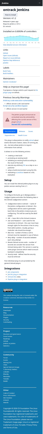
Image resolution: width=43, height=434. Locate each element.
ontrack (31, 140)
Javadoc (5, 63)
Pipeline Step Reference (11, 60)
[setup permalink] (12, 180)
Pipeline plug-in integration (17, 279)
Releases (22, 131)
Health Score (22, 135)
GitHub (5, 53)
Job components (13, 272)
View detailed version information (15, 45)
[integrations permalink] (21, 268)
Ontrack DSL (12, 277)
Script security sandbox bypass (15, 106)
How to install (10, 15)
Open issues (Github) (10, 55)
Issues (30, 131)
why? (18, 122)
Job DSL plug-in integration (17, 274)
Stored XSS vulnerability (22, 124)
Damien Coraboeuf (9, 82)
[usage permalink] (13, 191)
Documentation (10, 131)
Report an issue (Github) (11, 58)
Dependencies (10, 135)
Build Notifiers (8, 73)
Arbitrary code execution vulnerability (18, 100)
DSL (24, 165)
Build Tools (7, 71)
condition (20, 172)
